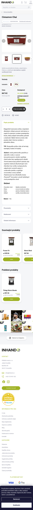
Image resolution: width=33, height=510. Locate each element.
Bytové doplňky (6, 465)
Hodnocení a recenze (8, 433)
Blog (3, 427)
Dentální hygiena (6, 467)
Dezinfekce (5, 447)
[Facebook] (3, 381)
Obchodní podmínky (7, 416)
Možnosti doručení (23, 103)
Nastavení (16, 499)
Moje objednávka (6, 422)
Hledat (28, 7)
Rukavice (4, 444)
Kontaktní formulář (11, 388)
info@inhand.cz (10, 373)
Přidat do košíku (17, 109)
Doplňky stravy (6, 450)
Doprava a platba (7, 425)
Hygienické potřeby (7, 459)
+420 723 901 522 (11, 376)
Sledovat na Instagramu (18, 338)
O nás (3, 413)
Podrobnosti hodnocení (25, 21)
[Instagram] (8, 381)
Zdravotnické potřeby (8, 462)
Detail (11, 259)
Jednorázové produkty (8, 453)
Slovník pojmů (6, 430)
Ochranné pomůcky (7, 456)
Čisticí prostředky (7, 470)
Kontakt (4, 436)
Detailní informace (7, 75)
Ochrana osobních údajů (9, 419)
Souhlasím (16, 505)
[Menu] (30, 2)
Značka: (6, 26)
